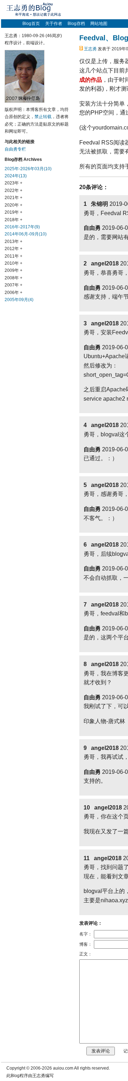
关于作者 (53, 23)
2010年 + (13, 263)
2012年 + (13, 248)
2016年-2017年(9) (22, 226)
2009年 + (13, 270)
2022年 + (13, 190)
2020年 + (13, 205)
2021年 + (13, 197)
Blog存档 (76, 23)
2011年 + (13, 256)
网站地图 (98, 23)
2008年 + (13, 277)
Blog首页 (31, 23)
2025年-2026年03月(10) (28, 168)
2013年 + (13, 241)
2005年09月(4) (19, 299)
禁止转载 (43, 116)
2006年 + (13, 292)
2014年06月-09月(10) (26, 234)
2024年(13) (16, 175)
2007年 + (13, 285)
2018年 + (13, 219)
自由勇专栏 (15, 149)
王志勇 (90, 48)
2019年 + (13, 212)
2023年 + (13, 183)
